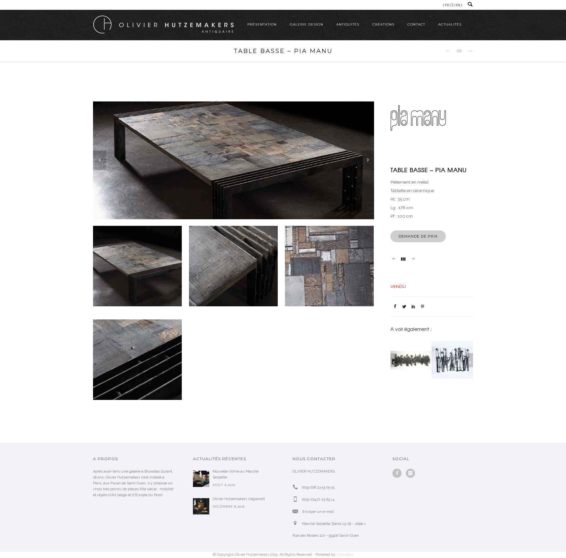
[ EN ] (458, 5)
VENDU (398, 286)
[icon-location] (296, 523)
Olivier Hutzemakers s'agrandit (239, 499)
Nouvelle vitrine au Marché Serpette (235, 474)
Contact (416, 24)
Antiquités (347, 24)
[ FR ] (447, 5)
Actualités (450, 24)
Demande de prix (418, 236)
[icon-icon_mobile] (296, 499)
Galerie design (306, 24)
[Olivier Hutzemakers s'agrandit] (201, 506)
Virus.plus (344, 554)
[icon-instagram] (410, 473)
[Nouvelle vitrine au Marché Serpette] (201, 479)
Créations (383, 24)
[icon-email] (296, 511)
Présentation (262, 24)
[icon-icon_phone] (296, 487)
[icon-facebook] (398, 473)
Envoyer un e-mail (318, 512)
